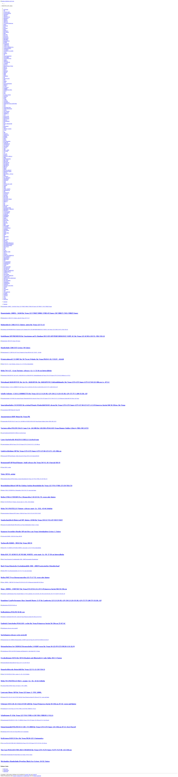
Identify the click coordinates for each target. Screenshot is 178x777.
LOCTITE (5, 151)
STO (4, 260)
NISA (4, 182)
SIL (4, 235)
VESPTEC (5, 284)
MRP (4, 175)
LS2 (4, 152)
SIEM (4, 234)
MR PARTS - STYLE (8, 174)
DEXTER (5, 71)
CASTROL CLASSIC (8, 51)
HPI (4, 125)
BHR (4, 33)
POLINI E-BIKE (7, 207)
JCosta (4, 130)
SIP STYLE (6, 246)
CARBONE (6, 44)
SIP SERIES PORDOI (8, 244)
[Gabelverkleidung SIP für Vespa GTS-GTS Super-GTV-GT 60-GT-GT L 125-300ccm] (20, 444)
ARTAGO (5, 22)
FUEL (4, 98)
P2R (4, 191)
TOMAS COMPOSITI (8, 270)
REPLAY (5, 219)
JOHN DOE (6, 135)
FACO (4, 91)
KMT (4, 138)
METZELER (6, 162)
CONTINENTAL (7, 58)
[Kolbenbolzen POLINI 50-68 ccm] (9, 605)
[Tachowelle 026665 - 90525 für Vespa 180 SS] (11, 536)
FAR (4, 93)
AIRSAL (5, 15)
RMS (4, 224)
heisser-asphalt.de (37, 775)
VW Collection (6, 291)
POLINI (5, 206)
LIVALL (5, 147)
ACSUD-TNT (6, 12)
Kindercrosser (26, 775)
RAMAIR (5, 214)
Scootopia (5, 229)
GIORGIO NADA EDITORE (10, 103)
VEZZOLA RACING (8, 285)
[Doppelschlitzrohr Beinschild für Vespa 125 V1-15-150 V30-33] (15, 662)
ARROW (5, 20)
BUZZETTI (6, 43)
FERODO (5, 96)
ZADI (4, 298)
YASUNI (5, 295)
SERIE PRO (6, 232)
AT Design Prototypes (8, 23)
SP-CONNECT (6, 256)
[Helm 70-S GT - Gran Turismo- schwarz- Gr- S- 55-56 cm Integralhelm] (17, 364)
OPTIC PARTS (6, 189)
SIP (4, 238)
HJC (4, 122)
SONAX (5, 254)
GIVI (4, 104)
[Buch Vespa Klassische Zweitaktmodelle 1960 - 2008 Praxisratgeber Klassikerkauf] (19, 559)
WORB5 (5, 293)
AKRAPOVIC (6, 17)
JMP (4, 132)
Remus (4, 217)
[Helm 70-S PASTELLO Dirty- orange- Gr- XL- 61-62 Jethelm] (15, 674)
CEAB (4, 52)
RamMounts (6, 215)
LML (4, 148)
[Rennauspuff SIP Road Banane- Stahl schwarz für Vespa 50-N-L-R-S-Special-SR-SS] (20, 456)
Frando (4, 97)
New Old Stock (6, 177)
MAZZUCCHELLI (7, 156)
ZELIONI (5, 299)
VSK (4, 290)
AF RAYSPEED (7, 13)
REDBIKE (5, 216)
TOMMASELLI (7, 271)
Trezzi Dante (6, 274)
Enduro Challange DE (18, 775)
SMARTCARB (6, 251)
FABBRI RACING (7, 89)
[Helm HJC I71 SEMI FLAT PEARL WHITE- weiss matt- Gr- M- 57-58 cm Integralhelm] (21, 547)
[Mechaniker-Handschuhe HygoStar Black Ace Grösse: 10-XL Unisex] (16, 754)
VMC (4, 288)
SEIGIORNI (6, 230)
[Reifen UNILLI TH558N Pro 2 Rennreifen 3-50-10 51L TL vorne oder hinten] (18, 490)
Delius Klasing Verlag (8, 66)
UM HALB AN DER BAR (9, 278)
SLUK (4, 250)
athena (4, 24)
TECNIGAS (6, 269)
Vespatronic (5, 281)
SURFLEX (5, 264)
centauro (5, 53)
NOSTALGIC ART (7, 184)
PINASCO (5, 200)
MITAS (5, 167)
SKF (4, 249)
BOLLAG (5, 35)
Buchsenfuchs (6, 40)
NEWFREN (6, 179)
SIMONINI (5, 236)
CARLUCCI (6, 46)
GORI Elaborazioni (7, 108)
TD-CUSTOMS (7, 266)
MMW (4, 168)
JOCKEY (5, 133)
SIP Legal (5, 241)
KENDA (5, 137)
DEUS (4, 69)
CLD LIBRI (6, 57)
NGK (4, 181)
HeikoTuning (6, 118)
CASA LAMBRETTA (8, 47)
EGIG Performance (7, 83)
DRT (4, 79)
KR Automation (6, 141)
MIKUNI (5, 166)
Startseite (5, 301)
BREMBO (5, 39)
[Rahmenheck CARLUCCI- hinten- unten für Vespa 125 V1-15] (15, 318)
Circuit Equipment (7, 56)
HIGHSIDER (6, 121)
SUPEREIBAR (6, 263)
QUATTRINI (6, 212)
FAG (4, 92)
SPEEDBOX (6, 258)
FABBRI (5, 88)
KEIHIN (5, 136)
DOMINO (5, 76)
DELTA (5, 67)
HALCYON (6, 116)
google (26, 774)
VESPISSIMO (6, 283)
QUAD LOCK (6, 211)
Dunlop (5, 81)
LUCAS (5, 153)
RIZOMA (5, 222)
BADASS (5, 25)
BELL (4, 29)
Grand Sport (6, 112)
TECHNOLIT (6, 268)
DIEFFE (5, 72)
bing (30, 774)
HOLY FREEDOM (7, 123)
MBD (4, 157)
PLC (4, 202)
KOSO (4, 140)
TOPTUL (5, 273)
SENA (4, 231)
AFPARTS (5, 14)
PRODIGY (5, 210)
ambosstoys (5, 18)
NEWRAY (5, 180)
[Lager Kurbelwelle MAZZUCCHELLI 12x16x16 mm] (13, 433)
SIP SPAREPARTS (7, 245)
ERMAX (5, 84)
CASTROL (6, 49)
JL (3, 131)
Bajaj (4, 27)
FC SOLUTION (7, 94)
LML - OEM (6, 150)
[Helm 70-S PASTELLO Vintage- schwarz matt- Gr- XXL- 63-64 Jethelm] (17, 501)
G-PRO (5, 99)
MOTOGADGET (7, 170)
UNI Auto (5, 279)
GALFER (5, 101)
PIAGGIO (5, 197)
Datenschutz (6, 770)
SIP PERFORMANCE (8, 243)
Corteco (5, 59)
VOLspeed (5, 289)
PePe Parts (5, 196)
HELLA (5, 120)
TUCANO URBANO (8, 275)
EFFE (4, 82)
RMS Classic (6, 225)
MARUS (5, 155)
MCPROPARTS (7, 158)
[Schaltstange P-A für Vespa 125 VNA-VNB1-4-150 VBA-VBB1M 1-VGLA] (18, 708)
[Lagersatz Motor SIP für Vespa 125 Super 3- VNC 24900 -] (14, 685)
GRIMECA (6, 113)
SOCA (4, 253)
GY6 (4, 115)
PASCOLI (5, 194)
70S (4, 10)
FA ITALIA (6, 87)
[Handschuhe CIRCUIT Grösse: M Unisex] (10, 341)
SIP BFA (5, 240)
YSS (4, 296)
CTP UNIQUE (6, 62)
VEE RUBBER (6, 280)
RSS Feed (5, 769)
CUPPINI (5, 63)
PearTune (5, 195)
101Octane (5, 9)
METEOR (5, 161)
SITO (4, 248)
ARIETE (5, 19)
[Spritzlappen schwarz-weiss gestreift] (9, 628)
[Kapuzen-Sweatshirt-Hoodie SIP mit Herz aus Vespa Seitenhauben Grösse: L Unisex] (20, 524)
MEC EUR (5, 160)
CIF (4, 54)
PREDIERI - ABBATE (8, 209)
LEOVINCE (6, 145)
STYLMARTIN (7, 261)
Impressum (5, 771)
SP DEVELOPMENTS (8, 255)
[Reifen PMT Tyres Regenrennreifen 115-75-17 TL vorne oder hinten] (16, 570)
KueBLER (5, 142)
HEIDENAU (6, 117)
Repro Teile (5, 220)
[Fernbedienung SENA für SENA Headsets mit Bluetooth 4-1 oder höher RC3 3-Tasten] (20, 651)
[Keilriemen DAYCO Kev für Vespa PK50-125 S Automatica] (15, 731)
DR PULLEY (6, 78)
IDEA (4, 127)
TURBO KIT (6, 276)
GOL (4, 106)
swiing (4, 265)
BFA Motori (6, 32)
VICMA (5, 286)
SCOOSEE (5, 226)
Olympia (5, 185)
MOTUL (5, 172)
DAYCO (5, 64)
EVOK (5, 86)
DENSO (5, 68)
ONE (4, 187)
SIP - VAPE (6, 239)
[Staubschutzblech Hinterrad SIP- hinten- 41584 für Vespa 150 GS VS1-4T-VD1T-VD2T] (21, 513)
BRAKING (6, 38)
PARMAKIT (6, 192)
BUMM (5, 42)
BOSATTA (5, 37)
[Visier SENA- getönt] (6, 467)
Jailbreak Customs (7, 128)
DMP (4, 74)
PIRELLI (5, 201)
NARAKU (5, 176)
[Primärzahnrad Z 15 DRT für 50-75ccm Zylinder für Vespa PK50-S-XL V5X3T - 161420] (21, 352)
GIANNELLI (6, 102)
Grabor (4, 110)
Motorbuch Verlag (7, 171)
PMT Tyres (5, 205)
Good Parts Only (7, 107)
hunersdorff (5, 126)
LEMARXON (6, 143)
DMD (4, 73)
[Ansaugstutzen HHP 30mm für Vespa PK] (10, 409)
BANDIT (5, 28)
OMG (4, 186)
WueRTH (5, 294)
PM (4, 204)
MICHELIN (6, 165)
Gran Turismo (6, 111)
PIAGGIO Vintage (7, 199)
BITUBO (5, 34)
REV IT (5, 221)
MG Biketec (6, 163)
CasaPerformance (7, 48)
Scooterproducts (6, 227)
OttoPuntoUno (6, 190)
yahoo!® (35, 774)
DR (4, 77)
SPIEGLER (6, 259)
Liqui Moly (5, 146)
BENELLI (5, 30)
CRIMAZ (5, 61)
